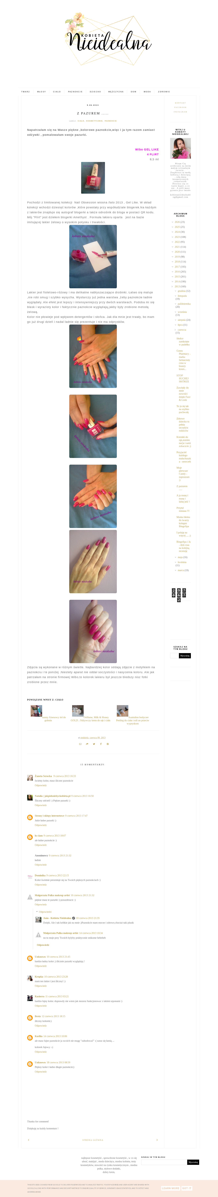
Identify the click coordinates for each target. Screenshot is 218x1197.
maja (180, 557)
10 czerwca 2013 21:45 (58, 956)
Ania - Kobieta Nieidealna (57, 918)
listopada (182, 295)
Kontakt (180, 103)
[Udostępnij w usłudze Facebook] (101, 743)
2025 (177, 227)
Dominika (40, 875)
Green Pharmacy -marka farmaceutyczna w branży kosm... (183, 359)
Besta (38, 1016)
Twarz (25, 92)
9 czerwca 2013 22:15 (57, 875)
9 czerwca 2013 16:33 (64, 776)
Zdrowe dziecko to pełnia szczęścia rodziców (183, 424)
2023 (177, 237)
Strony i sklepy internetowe (49, 815)
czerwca (182, 329)
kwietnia (182, 562)
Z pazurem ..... (93, 113)
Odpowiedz (41, 785)
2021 (177, 246)
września (182, 312)
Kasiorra (39, 996)
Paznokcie (75, 92)
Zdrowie (164, 92)
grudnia (182, 291)
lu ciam (39, 835)
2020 (177, 251)
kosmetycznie (94, 121)
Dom (134, 92)
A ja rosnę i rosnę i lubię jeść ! (183, 498)
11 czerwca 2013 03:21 (57, 996)
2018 (177, 261)
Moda (147, 92)
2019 (177, 256)
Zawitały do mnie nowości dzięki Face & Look (183, 393)
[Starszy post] (157, 1140)
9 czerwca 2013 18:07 (55, 835)
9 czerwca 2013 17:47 (76, 815)
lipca (180, 324)
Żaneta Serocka (44, 776)
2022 (177, 242)
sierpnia (182, 320)
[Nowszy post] (28, 1140)
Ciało (57, 92)
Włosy (41, 92)
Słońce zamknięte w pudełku (183, 341)
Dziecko (95, 92)
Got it (187, 1188)
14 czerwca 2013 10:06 (55, 1036)
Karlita (38, 1036)
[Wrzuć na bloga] (87, 743)
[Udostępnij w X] (94, 743)
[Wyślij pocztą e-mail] (80, 743)
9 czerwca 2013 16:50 (82, 796)
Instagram (181, 112)
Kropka (39, 976)
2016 (177, 271)
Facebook (180, 107)
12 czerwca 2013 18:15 (53, 1016)
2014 (177, 281)
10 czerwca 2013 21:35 (88, 918)
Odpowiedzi (45, 911)
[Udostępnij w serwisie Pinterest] (108, 743)
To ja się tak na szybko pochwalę (183, 409)
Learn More (170, 1188)
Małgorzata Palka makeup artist (52, 895)
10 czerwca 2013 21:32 (82, 895)
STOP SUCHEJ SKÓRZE (183, 378)
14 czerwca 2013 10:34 (91, 933)
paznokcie (111, 121)
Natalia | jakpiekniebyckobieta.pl (52, 796)
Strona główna (93, 1140)
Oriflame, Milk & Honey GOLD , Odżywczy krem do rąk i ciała (90, 719)
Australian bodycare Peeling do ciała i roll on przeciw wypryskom (132, 720)
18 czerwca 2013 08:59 (58, 1062)
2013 (177, 286)
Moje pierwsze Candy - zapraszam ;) (183, 473)
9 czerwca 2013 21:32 (60, 855)
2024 (177, 231)
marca (181, 570)
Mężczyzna (116, 92)
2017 (177, 266)
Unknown (40, 956)
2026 (177, 222)
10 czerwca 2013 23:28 (56, 976)
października (184, 303)
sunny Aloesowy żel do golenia (54, 719)
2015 (177, 276)
